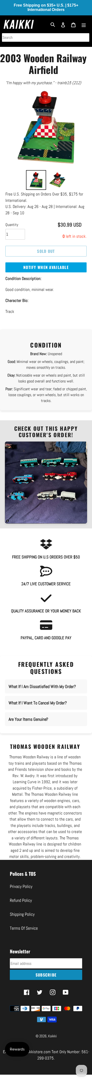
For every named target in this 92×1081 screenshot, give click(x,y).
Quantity (11, 224)
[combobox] (45, 37)
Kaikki (52, 1036)
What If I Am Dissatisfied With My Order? (42, 686)
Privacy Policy (21, 886)
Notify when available (46, 267)
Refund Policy (21, 900)
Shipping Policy (22, 914)
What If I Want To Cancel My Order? (38, 703)
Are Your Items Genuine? (28, 719)
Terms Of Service (24, 928)
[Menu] (84, 24)
